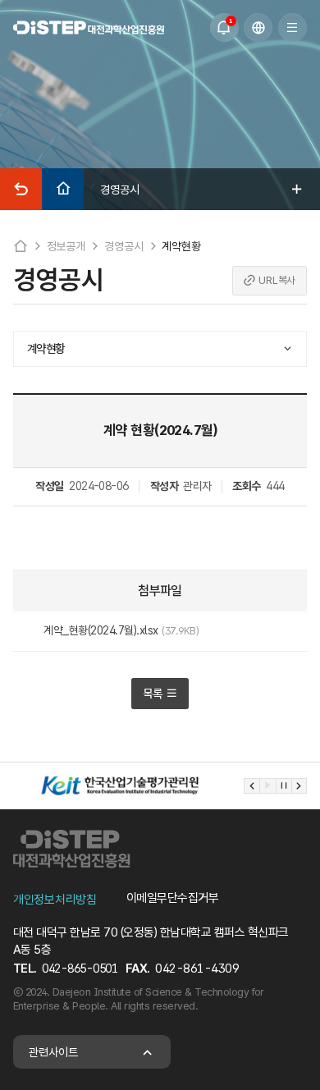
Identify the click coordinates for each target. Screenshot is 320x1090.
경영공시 (123, 246)
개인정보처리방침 (55, 899)
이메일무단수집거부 (172, 898)
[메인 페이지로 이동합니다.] (88, 27)
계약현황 (181, 246)
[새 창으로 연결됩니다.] (120, 786)
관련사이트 (53, 1052)
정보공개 (66, 246)
